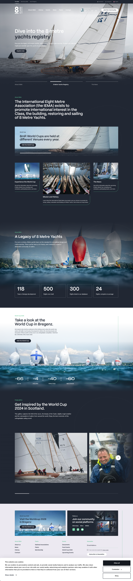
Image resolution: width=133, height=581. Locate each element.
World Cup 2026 (67, 550)
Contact (68, 10)
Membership (39, 550)
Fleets (61, 10)
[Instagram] (73, 529)
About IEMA (32, 10)
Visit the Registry (27, 145)
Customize (115, 569)
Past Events (66, 547)
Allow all (117, 563)
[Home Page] (18, 10)
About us (18, 544)
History (40, 10)
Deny (116, 576)
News (54, 10)
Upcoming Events (68, 552)
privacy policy (105, 550)
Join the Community (109, 10)
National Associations (42, 544)
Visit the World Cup (23, 340)
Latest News (21, 51)
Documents (66, 544)
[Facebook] (78, 529)
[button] (116, 2)
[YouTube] (82, 529)
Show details (9, 575)
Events (48, 10)
